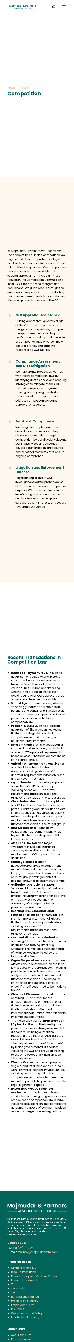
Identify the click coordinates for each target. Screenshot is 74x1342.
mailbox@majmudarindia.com (37, 1252)
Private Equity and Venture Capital (34, 1276)
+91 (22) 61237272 (24, 1248)
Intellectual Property (25, 1317)
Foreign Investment (24, 1280)
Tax (13, 1284)
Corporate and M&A (24, 1268)
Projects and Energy (24, 1301)
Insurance (17, 1309)
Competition (19, 1288)
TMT (14, 1293)
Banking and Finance (25, 1297)
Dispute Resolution (23, 1272)
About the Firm (21, 1335)
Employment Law (22, 1305)
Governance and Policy (27, 1313)
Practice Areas (21, 1339)
